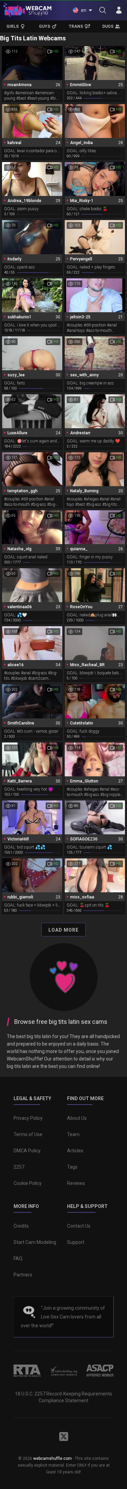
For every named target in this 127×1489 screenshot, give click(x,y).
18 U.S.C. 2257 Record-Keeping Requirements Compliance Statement (63, 1397)
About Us (77, 1118)
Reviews (76, 1183)
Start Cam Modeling (35, 1242)
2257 (19, 1167)
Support (75, 1242)
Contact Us (78, 1226)
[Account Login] (119, 10)
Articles (75, 1150)
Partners (23, 1274)
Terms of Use (28, 1134)
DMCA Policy (27, 1150)
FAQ (18, 1258)
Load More (63, 930)
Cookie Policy (28, 1183)
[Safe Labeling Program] (63, 1371)
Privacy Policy (28, 1118)
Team (73, 1134)
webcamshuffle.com (52, 1458)
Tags (72, 1167)
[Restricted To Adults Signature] (27, 1371)
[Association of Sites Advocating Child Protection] (99, 1371)
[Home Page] (27, 10)
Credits (21, 1226)
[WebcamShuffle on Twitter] (64, 1436)
